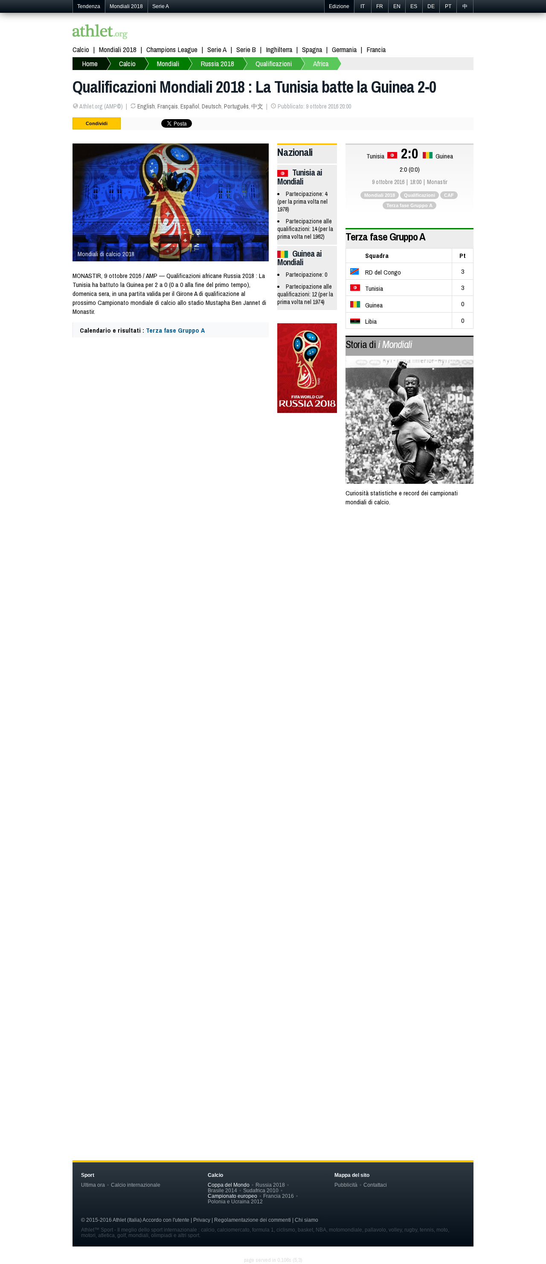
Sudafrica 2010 (261, 1190)
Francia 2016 (278, 1196)
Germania (344, 49)
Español (189, 106)
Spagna (312, 49)
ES (413, 6)
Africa (320, 63)
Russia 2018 (217, 63)
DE (431, 6)
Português (236, 106)
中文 (257, 106)
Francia (376, 49)
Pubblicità (345, 1185)
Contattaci (375, 1185)
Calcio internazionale (135, 1185)
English (146, 106)
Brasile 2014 (222, 1190)
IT (362, 6)
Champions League (171, 49)
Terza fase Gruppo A (175, 330)
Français (167, 106)
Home (90, 63)
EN (397, 6)
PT (448, 6)
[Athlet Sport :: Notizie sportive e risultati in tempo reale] (100, 32)
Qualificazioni (274, 63)
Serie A (160, 6)
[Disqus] (273, 758)
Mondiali (168, 63)
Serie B (246, 49)
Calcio (81, 49)
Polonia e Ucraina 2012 (235, 1201)
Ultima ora (93, 1185)
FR (379, 6)
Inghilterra (279, 49)
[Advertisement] (273, 582)
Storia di (379, 344)
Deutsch (211, 106)
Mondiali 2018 (126, 6)
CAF (449, 195)
